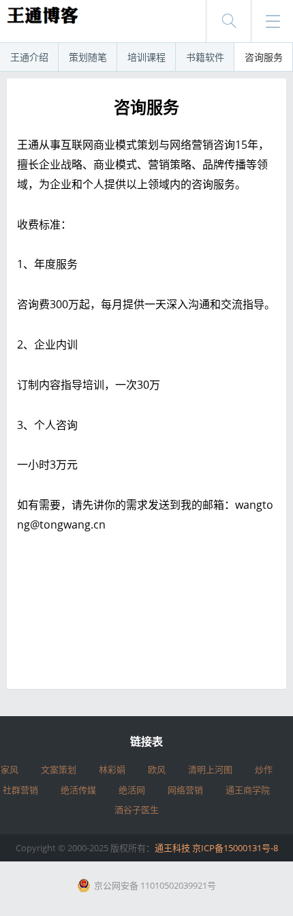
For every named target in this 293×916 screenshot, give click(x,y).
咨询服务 (264, 56)
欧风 (157, 769)
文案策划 (58, 769)
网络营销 (185, 790)
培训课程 (146, 56)
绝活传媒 (78, 790)
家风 (9, 769)
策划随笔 (88, 56)
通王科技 (172, 848)
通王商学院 (248, 790)
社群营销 (20, 790)
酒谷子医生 (136, 809)
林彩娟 (112, 769)
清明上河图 (210, 769)
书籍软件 (205, 56)
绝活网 (132, 790)
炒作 (264, 769)
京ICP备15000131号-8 (235, 848)
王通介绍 (29, 56)
